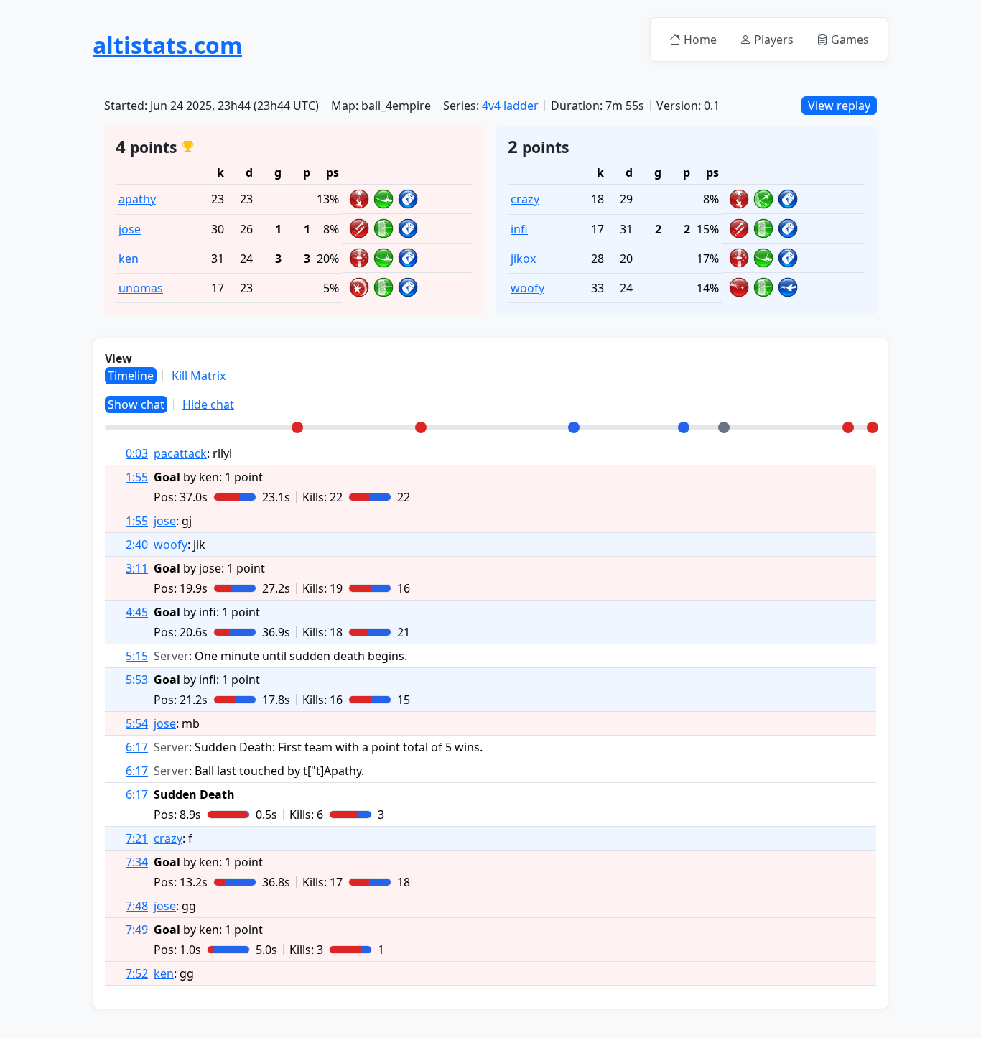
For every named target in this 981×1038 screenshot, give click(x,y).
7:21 (137, 838)
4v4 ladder (510, 105)
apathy (137, 199)
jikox (523, 259)
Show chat (136, 404)
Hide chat (208, 404)
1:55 (137, 477)
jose (129, 229)
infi (519, 229)
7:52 (137, 973)
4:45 (137, 612)
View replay (839, 105)
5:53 (137, 679)
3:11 (137, 568)
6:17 (137, 747)
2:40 (137, 544)
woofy (527, 288)
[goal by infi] (574, 427)
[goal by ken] (297, 427)
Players (774, 39)
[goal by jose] (421, 427)
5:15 (137, 656)
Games (850, 39)
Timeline (131, 376)
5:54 (137, 723)
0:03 (137, 453)
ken (128, 259)
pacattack (180, 453)
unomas (140, 288)
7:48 (137, 906)
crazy (525, 199)
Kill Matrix (199, 376)
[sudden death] (724, 427)
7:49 (137, 929)
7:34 (137, 862)
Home (700, 39)
